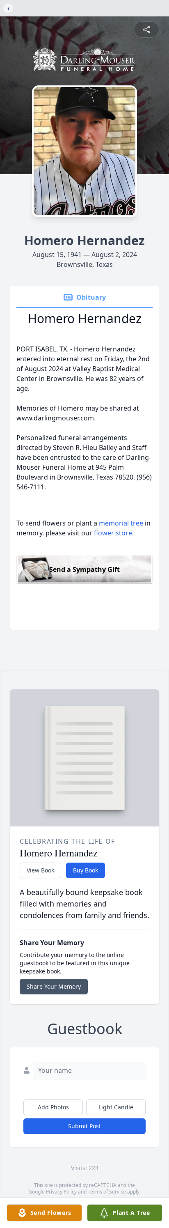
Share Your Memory (54, 986)
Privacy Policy (61, 1191)
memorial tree (121, 523)
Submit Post (84, 1126)
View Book (40, 870)
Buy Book (85, 870)
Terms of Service (107, 1191)
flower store (113, 532)
